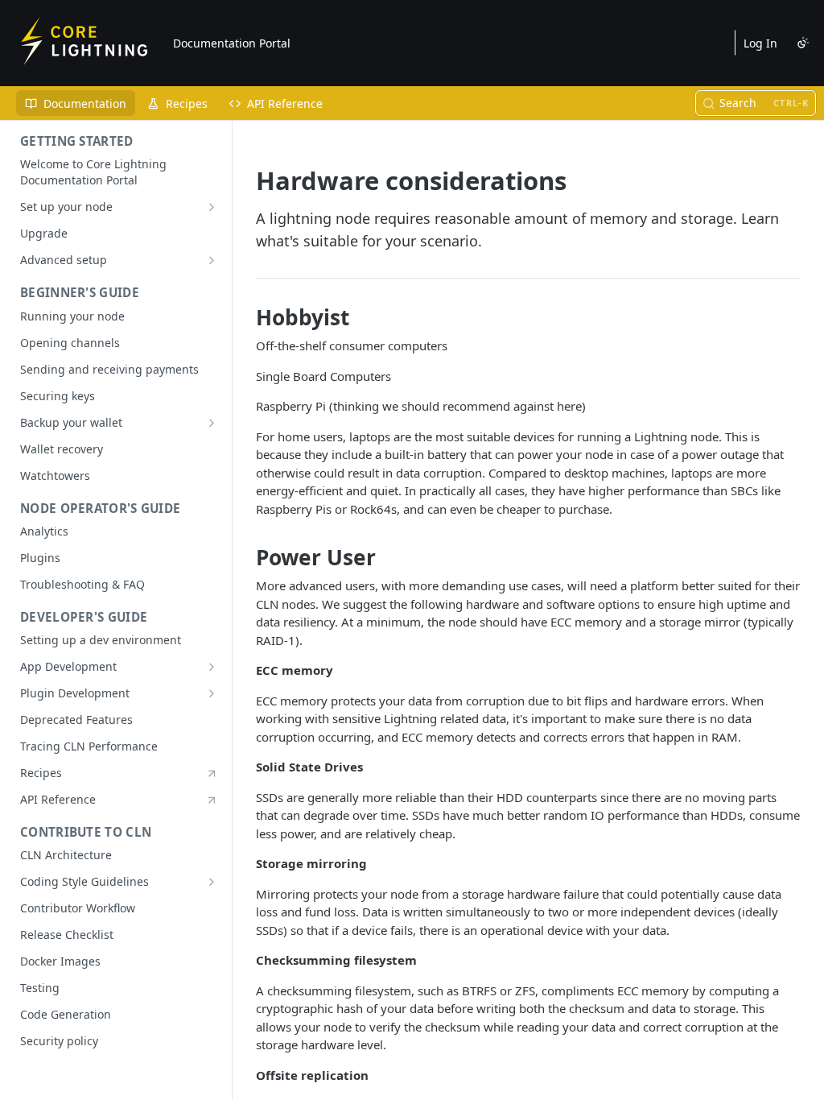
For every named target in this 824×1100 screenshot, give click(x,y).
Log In (760, 43)
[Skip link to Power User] (245, 557)
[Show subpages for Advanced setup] (211, 260)
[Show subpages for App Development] (211, 666)
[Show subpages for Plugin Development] (211, 693)
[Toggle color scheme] (803, 43)
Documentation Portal (231, 43)
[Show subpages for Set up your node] (211, 207)
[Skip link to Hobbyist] (245, 317)
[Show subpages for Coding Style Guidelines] (211, 881)
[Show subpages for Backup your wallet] (211, 422)
